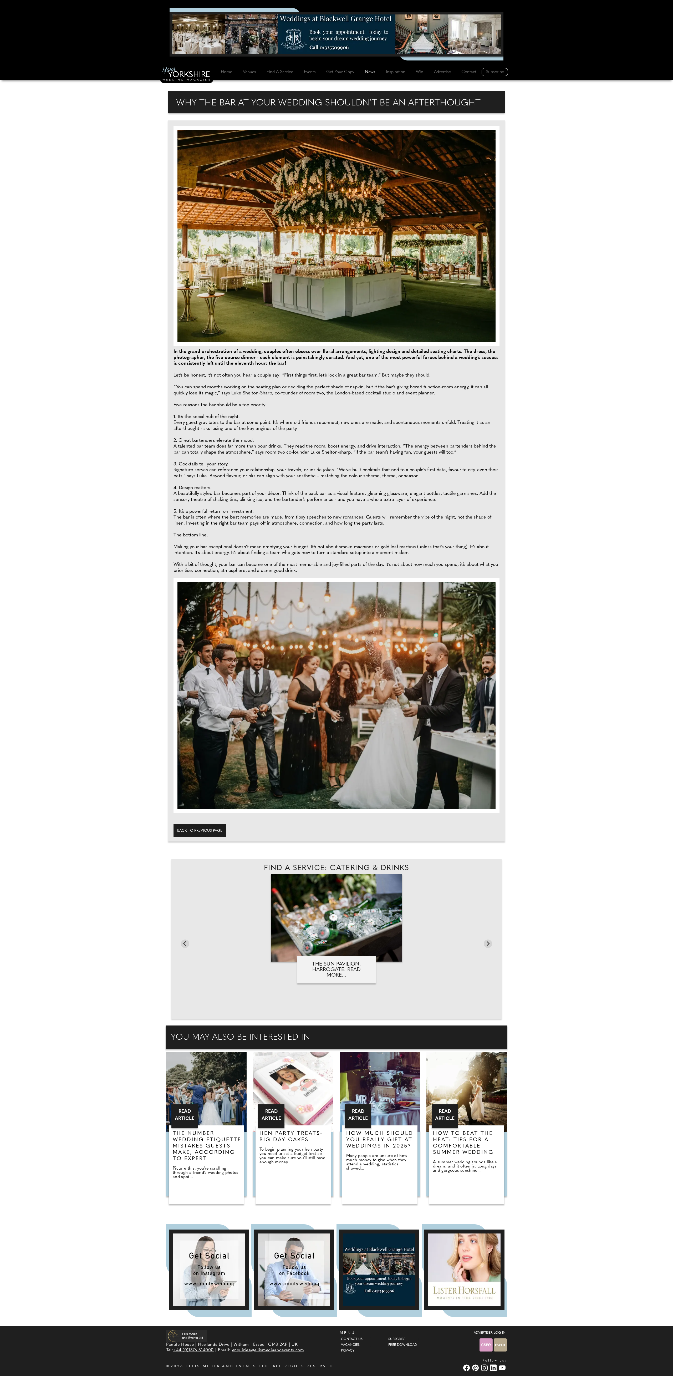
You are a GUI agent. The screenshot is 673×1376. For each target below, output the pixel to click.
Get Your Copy (340, 72)
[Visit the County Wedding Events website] (487, 1345)
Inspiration (395, 72)
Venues (249, 72)
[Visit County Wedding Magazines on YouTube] (503, 1368)
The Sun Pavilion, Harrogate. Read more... (336, 970)
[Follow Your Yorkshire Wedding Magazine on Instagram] (209, 1270)
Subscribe (495, 72)
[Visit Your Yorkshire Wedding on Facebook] (467, 1368)
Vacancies (350, 1345)
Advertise (442, 72)
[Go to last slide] (185, 944)
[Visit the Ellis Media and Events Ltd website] (186, 1336)
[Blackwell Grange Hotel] (336, 34)
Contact (468, 72)
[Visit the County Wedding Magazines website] (500, 1345)
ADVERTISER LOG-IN (490, 1332)
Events (310, 72)
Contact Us (352, 1339)
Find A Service (280, 72)
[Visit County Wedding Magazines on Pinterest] (476, 1368)
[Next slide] (488, 944)
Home (226, 72)
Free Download (402, 1345)
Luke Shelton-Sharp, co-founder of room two (277, 393)
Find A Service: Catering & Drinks (336, 868)
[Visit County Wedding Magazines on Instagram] (485, 1368)
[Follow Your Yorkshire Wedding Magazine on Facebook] (294, 1270)
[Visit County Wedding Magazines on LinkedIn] (494, 1368)
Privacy (347, 1350)
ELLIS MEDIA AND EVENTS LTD (227, 1366)
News (370, 72)
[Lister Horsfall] (464, 1270)
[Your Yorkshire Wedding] (186, 75)
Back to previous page (199, 831)
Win (419, 72)
